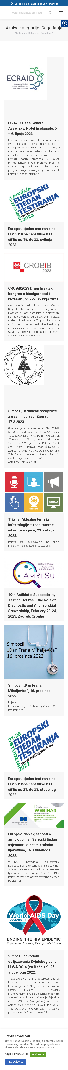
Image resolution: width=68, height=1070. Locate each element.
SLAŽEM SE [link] (38, 1054)
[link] (49, 13)
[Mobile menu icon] (60, 12)
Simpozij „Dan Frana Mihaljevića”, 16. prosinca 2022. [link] (29, 690)
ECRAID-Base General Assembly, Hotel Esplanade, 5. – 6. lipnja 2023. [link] (33, 128)
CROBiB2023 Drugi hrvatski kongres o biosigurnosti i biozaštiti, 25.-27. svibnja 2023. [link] (33, 293)
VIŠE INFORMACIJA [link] (17, 1054)
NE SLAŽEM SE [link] (15, 1061)
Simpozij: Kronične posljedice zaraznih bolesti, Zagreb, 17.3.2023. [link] (32, 416)
